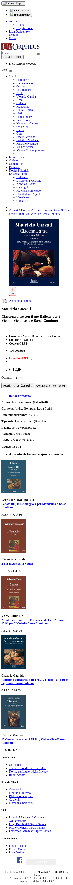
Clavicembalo (24, 83)
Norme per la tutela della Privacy (28, 771)
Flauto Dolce (24, 116)
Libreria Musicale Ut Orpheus (26, 817)
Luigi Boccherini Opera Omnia (27, 824)
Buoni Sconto (17, 774)
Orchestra (22, 126)
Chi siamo (22, 177)
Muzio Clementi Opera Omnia (27, 827)
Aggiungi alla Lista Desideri (51, 385)
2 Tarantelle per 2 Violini (17, 563)
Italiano (25, 10)
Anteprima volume (20, 300)
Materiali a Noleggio (28, 190)
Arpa (19, 99)
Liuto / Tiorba (24, 110)
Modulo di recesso (20, 792)
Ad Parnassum (17, 820)
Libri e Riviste (17, 157)
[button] (41, 862)
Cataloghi (22, 187)
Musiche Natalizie (27, 143)
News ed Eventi (25, 184)
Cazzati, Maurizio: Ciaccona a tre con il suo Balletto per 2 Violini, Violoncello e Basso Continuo (39, 212)
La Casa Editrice (19, 173)
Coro (19, 133)
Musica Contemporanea (30, 150)
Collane (13, 160)
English (26, 14)
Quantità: (6, 377)
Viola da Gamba (26, 96)
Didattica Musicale (27, 140)
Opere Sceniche (25, 136)
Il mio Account (18, 845)
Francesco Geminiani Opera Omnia (30, 831)
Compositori (16, 163)
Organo (20, 86)
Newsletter (22, 197)
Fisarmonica (23, 89)
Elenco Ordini (17, 849)
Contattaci (22, 200)
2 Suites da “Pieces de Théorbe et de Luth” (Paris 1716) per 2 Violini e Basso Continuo (32, 621)
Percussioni (23, 120)
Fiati (19, 113)
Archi (19, 93)
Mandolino (22, 106)
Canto (20, 130)
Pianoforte (22, 79)
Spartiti (13, 76)
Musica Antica (25, 147)
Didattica (14, 167)
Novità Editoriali (19, 170)
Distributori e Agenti (28, 194)
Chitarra (21, 103)
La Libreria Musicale (28, 180)
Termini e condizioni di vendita (27, 768)
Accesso (21, 24)
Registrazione (24, 28)
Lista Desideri (17, 852)
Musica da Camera (27, 123)
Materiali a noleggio (21, 802)
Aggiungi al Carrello (17, 385)
